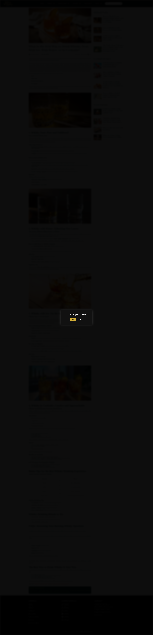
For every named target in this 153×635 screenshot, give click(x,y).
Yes (73, 319)
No (80, 319)
